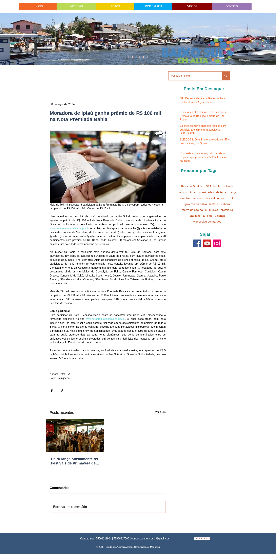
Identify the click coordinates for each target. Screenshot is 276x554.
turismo (208, 215)
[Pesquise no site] (226, 76)
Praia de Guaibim (192, 186)
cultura (190, 192)
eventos (185, 198)
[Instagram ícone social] (217, 243)
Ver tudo (160, 412)
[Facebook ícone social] (197, 243)
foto (232, 198)
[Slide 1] (129, 57)
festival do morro (216, 198)
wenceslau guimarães (207, 221)
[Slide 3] (147, 57)
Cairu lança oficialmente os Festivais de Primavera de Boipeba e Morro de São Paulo (74, 461)
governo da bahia (195, 204)
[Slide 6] (136, 57)
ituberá (225, 204)
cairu (181, 192)
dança (233, 192)
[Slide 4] (132, 57)
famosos (198, 198)
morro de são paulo (194, 209)
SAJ (208, 186)
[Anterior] (22, 39)
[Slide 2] (139, 57)
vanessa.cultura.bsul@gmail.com (150, 538)
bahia (216, 186)
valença (220, 215)
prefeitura (227, 209)
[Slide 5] (143, 57)
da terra (221, 192)
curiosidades (206, 192)
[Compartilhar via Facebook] (52, 391)
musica (213, 209)
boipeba (228, 186)
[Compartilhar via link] (61, 391)
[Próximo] (254, 39)
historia (214, 204)
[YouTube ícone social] (207, 243)
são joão (195, 215)
